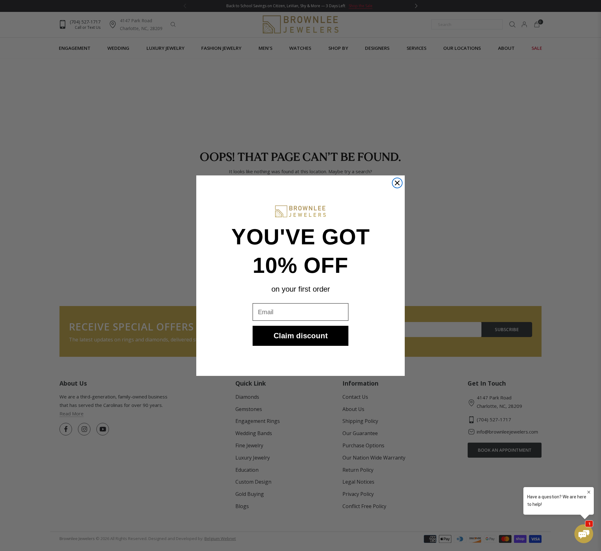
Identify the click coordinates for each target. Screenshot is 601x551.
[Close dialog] (397, 183)
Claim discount (301, 335)
